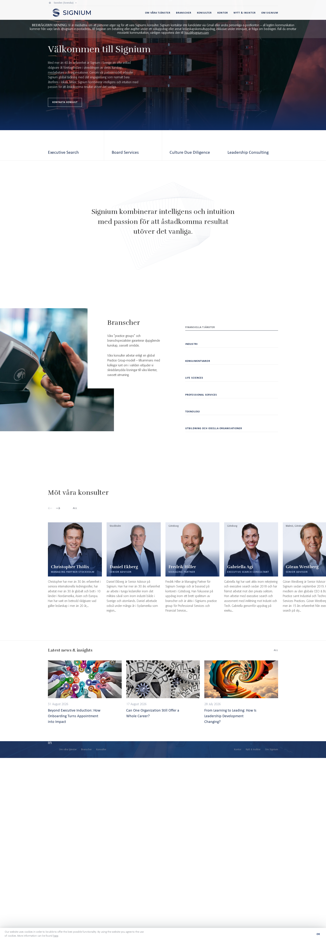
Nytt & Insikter (253, 749)
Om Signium (269, 12)
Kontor (222, 12)
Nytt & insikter (245, 12)
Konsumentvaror (197, 361)
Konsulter (204, 12)
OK (318, 934)
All (75, 508)
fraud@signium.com (196, 33)
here (55, 936)
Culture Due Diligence (190, 152)
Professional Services (201, 394)
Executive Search (63, 152)
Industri (191, 344)
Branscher (183, 12)
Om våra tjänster (157, 12)
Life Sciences (194, 377)
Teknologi (192, 411)
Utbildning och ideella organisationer (213, 428)
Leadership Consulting (248, 152)
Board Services (125, 152)
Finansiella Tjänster (200, 327)
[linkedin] (49, 743)
